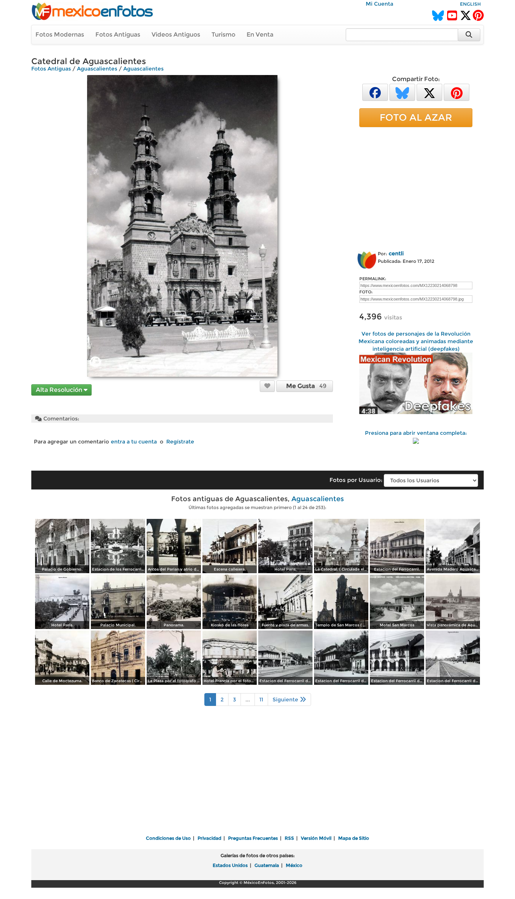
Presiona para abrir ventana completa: (416, 433)
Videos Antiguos (176, 34)
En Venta (260, 34)
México (294, 865)
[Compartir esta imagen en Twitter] (429, 91)
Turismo (223, 34)
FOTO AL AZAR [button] (416, 117)
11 (261, 699)
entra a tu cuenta (134, 441)
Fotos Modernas (59, 34)
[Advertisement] (416, 187)
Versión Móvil (316, 838)
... (247, 699)
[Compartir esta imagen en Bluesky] (402, 91)
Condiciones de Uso (168, 838)
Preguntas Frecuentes (253, 838)
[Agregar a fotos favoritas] (267, 385)
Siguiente (286, 699)
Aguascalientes (97, 68)
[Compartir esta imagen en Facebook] (375, 91)
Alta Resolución (60, 389)
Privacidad (209, 838)
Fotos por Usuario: (356, 479)
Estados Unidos (230, 865)
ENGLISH (470, 4)
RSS (289, 838)
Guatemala (266, 865)
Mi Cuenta (379, 3)
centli (396, 253)
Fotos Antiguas (117, 34)
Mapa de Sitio (353, 838)
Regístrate (180, 441)
